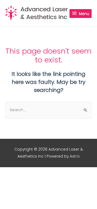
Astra (74, 156)
